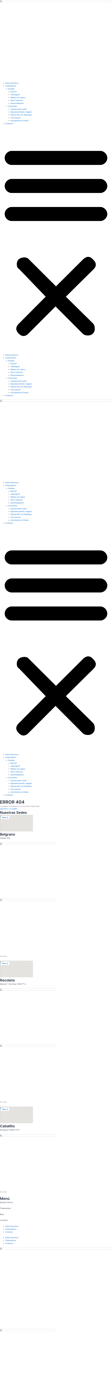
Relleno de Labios (17, 97)
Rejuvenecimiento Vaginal (21, 112)
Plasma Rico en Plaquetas (21, 115)
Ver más (3, 956)
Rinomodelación (17, 103)
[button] (56, 241)
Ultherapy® (15, 95)
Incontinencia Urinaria (19, 120)
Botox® (13, 92)
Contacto (9, 123)
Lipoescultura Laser (18, 109)
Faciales (11, 89)
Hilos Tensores (16, 100)
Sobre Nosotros (11, 83)
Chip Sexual (15, 118)
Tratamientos (10, 86)
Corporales (12, 106)
